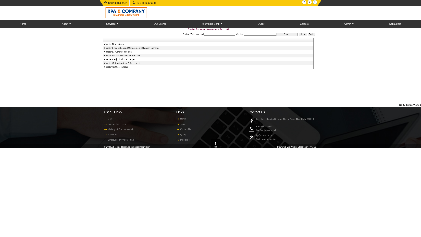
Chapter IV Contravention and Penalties (122, 55)
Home (23, 23)
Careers (304, 23)
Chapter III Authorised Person (118, 52)
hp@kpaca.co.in (117, 2)
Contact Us (395, 23)
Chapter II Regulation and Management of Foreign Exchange (132, 48)
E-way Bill (112, 134)
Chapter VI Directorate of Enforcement (122, 63)
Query (261, 23)
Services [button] (111, 23)
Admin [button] (348, 23)
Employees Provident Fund (121, 140)
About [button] (65, 23)
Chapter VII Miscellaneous (116, 67)
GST (110, 119)
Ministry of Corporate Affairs (121, 129)
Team (183, 124)
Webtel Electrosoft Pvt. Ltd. (304, 147)
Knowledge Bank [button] (210, 23)
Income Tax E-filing (117, 124)
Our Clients (160, 23)
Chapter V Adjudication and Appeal (120, 59)
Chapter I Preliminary (114, 44)
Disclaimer (185, 140)
